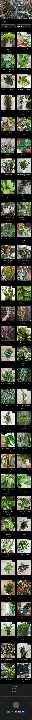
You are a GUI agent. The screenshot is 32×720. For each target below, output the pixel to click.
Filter (6, 26)
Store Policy (16, 689)
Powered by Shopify (16, 718)
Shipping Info (16, 691)
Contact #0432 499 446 (16, 694)
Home (15, 9)
